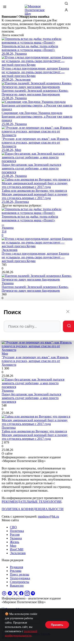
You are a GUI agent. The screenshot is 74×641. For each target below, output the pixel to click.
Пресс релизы (19, 574)
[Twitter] (16, 594)
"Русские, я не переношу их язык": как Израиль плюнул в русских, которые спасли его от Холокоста (35, 360)
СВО (13, 527)
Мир (13, 545)
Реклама (15, 570)
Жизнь (14, 542)
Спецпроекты (19, 582)
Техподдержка (20, 578)
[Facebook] (22, 594)
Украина (16, 538)
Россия (15, 534)
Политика (17, 531)
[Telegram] (32, 594)
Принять (57, 624)
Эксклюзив (18, 553)
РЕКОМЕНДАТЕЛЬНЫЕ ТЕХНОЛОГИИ (31, 501)
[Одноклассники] (4, 594)
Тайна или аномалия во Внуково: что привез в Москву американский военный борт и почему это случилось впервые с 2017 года (35, 435)
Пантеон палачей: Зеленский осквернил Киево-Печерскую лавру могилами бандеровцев (35, 288)
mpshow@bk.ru (48, 516)
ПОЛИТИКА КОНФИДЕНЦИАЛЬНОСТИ (33, 509)
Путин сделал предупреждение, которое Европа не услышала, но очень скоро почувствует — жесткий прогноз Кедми (35, 257)
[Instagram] (27, 594)
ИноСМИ (16, 549)
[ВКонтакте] (10, 594)
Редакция (16, 567)
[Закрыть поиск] (67, 312)
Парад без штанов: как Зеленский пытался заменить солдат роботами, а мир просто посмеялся (31, 397)
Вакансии (17, 585)
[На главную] (37, 8)
